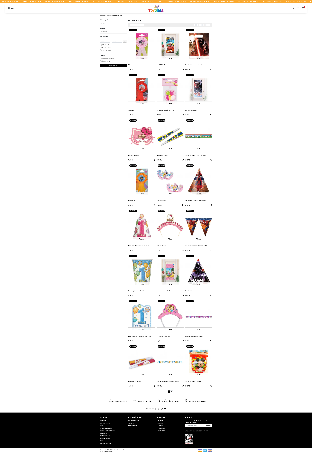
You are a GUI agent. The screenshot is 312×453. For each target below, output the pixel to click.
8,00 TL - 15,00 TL (106, 47)
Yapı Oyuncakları (161, 430)
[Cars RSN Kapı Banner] (170, 46)
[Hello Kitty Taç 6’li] (170, 227)
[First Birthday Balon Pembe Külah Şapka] (141, 227)
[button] (303, 8)
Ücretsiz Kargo (106, 61)
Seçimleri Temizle (113, 65)
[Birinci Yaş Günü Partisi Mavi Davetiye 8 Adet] (141, 317)
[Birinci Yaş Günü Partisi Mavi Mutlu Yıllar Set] (170, 362)
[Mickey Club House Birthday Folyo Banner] (198, 136)
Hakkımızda (103, 420)
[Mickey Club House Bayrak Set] (198, 362)
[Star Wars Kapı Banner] (198, 91)
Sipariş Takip (131, 423)
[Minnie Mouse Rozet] (141, 46)
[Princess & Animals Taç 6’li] (170, 317)
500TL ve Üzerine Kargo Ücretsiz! (55, 1)
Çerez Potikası (103, 433)
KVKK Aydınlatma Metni (105, 438)
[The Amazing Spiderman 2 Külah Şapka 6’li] (198, 181)
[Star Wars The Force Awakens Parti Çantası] (198, 46)
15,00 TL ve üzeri (106, 50)
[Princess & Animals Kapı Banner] (170, 272)
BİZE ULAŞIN (189, 417)
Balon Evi (104, 31)
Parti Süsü (102, 23)
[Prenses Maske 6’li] (170, 181)
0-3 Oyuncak (160, 425)
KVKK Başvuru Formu (105, 440)
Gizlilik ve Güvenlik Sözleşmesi (107, 430)
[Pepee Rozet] (141, 181)
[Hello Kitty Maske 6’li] (141, 136)
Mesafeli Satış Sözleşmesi (106, 428)
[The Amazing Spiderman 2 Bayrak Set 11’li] (198, 227)
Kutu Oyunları (160, 420)
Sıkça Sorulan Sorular (133, 420)
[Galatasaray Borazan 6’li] (141, 362)
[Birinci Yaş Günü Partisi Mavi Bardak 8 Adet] (141, 272)
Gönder (209, 425)
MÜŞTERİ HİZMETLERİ (135, 417)
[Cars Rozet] (141, 91)
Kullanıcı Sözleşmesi (105, 423)
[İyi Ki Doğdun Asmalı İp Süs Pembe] (170, 91)
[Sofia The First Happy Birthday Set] (198, 317)
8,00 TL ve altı (105, 45)
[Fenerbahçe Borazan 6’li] (170, 136)
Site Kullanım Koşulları (105, 435)
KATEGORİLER (161, 417)
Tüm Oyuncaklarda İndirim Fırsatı (31, 1)
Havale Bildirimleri (132, 425)
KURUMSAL (103, 417)
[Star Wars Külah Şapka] (198, 272)
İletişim (101, 425)
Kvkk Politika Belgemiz (105, 443)
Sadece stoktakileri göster (109, 58)
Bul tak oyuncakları (161, 428)
